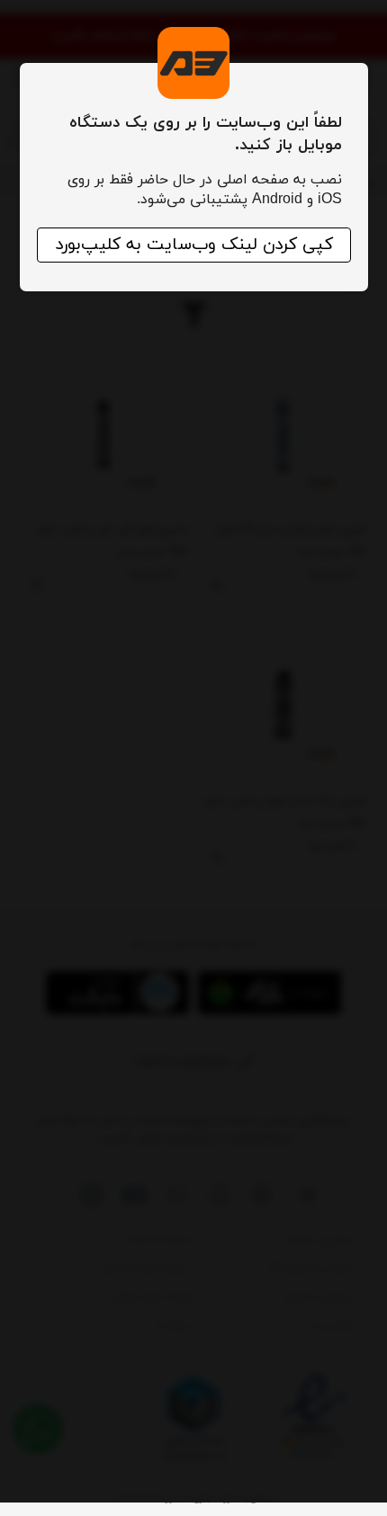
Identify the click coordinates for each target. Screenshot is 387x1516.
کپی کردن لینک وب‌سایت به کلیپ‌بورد (194, 245)
